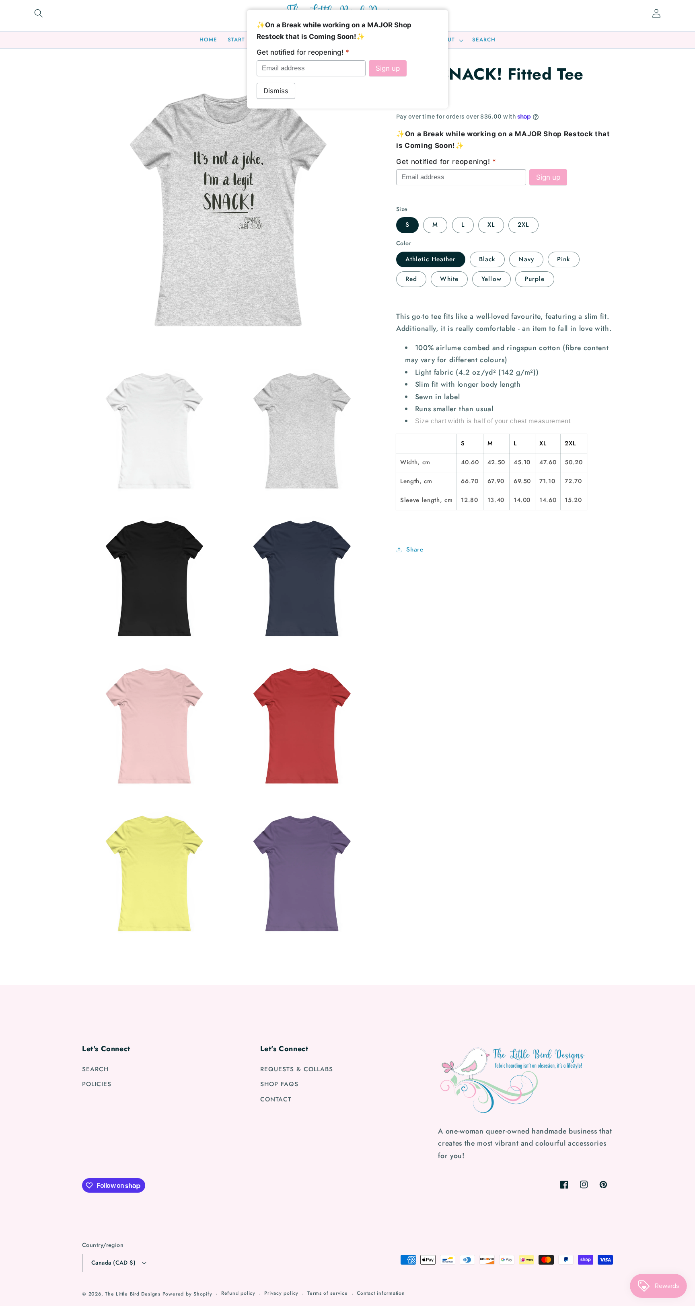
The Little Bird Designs (132, 1294)
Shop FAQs (279, 1084)
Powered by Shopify (187, 1294)
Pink (563, 259)
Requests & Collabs (296, 1069)
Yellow (491, 279)
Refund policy (238, 1293)
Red (411, 279)
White (449, 279)
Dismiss (275, 91)
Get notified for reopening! (446, 162)
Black (487, 259)
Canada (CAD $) (113, 1263)
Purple (534, 279)
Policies (96, 1084)
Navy (526, 259)
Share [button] (414, 549)
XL (491, 224)
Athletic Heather (430, 259)
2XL (523, 224)
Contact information (381, 1293)
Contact (276, 1099)
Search (95, 1069)
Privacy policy (281, 1293)
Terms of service (327, 1293)
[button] (38, 13)
